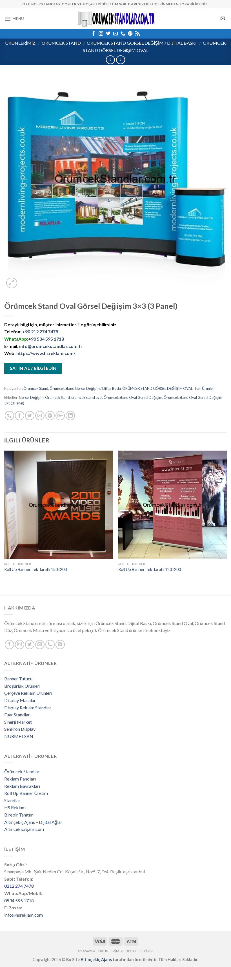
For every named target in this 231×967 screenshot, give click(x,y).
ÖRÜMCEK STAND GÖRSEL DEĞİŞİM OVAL (157, 388)
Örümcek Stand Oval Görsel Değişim (133, 397)
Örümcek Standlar (21, 771)
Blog (131, 951)
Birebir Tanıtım (19, 814)
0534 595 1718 (19, 900)
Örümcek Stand (61, 43)
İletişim (146, 951)
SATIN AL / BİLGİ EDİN (33, 368)
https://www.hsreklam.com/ (45, 353)
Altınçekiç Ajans (96, 959)
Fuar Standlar (17, 714)
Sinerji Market (18, 722)
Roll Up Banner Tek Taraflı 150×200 (35, 569)
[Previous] (4, 517)
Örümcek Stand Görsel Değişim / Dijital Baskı (142, 43)
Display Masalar (20, 700)
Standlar (12, 800)
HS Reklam (15, 807)
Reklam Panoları (20, 778)
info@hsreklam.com (23, 914)
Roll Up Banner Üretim (26, 793)
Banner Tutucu (18, 678)
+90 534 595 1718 (46, 338)
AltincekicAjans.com (24, 829)
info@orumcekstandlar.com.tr (51, 346)
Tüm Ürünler (204, 388)
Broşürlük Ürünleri (22, 686)
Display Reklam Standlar (27, 707)
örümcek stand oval (86, 397)
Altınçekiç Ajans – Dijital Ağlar (33, 822)
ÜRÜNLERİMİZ (20, 43)
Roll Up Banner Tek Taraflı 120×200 (149, 569)
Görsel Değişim (31, 397)
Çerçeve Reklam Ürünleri (28, 693)
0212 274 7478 (19, 886)
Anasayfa (86, 951)
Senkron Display (19, 729)
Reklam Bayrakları (22, 786)
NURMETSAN (18, 736)
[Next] (226, 517)
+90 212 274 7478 (40, 331)
